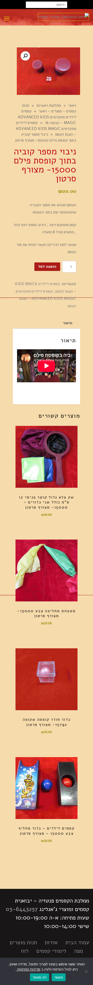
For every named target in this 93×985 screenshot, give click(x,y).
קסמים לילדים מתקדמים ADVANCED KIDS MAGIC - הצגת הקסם (46, 299)
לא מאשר (40, 977)
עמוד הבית (77, 942)
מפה (78, 951)
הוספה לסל (47, 266)
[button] (25, 56)
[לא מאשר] (86, 971)
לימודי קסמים (51, 951)
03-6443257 (22, 909)
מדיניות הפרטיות (28, 969)
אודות (51, 942)
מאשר (58, 977)
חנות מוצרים (23, 942)
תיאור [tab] (67, 323)
